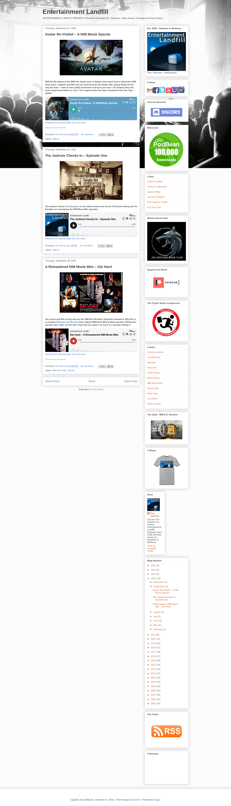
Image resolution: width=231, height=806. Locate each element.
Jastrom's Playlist (155, 197)
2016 (153, 656)
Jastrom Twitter (154, 181)
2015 (153, 660)
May (155, 625)
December (158, 582)
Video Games (154, 403)
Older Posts (130, 381)
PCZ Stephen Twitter (157, 202)
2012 (153, 673)
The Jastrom (154, 514)
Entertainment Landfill (75, 11)
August (157, 612)
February (158, 629)
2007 (153, 695)
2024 (153, 569)
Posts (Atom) (97, 389)
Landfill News (153, 357)
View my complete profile (151, 548)
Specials (151, 362)
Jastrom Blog (153, 192)
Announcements (155, 352)
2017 (153, 652)
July (155, 616)
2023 (153, 574)
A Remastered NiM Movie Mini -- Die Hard (78, 267)
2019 (153, 643)
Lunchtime (152, 398)
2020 (153, 639)
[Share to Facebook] (109, 134)
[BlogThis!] (103, 134)
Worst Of (151, 367)
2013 (153, 669)
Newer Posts (52, 381)
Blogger (157, 800)
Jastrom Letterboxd (157, 186)
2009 (153, 686)
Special (55, 139)
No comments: (88, 134)
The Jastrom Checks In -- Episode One (76, 156)
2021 (153, 634)
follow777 (137, 800)
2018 (153, 647)
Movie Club (152, 388)
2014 (153, 664)
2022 (153, 578)
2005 (153, 703)
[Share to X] (106, 134)
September (159, 586)
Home (91, 381)
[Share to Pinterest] (112, 134)
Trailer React (153, 372)
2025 (153, 565)
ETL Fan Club (154, 207)
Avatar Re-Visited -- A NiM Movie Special (77, 34)
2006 (153, 699)
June (156, 620)
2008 (153, 690)
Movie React (153, 378)
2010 (153, 682)
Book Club (152, 393)
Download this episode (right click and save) (65, 122)
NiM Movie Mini (59, 370)
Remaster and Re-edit (66, 322)
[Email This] (100, 134)
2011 (153, 677)
